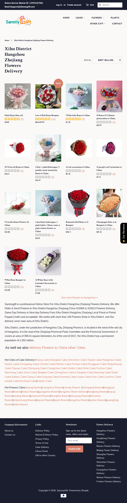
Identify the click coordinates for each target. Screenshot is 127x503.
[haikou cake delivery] (11, 377)
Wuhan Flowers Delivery (108, 477)
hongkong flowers (97, 391)
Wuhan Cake (63, 364)
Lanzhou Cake (112, 377)
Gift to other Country (45, 455)
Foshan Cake (79, 364)
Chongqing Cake (29, 364)
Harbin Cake (74, 368)
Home (66, 17)
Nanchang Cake (14, 372)
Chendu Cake (47, 364)
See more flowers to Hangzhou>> (79, 297)
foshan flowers (30, 391)
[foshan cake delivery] (71, 364)
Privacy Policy (42, 439)
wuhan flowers (97, 400)
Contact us (10, 435)
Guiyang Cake (50, 377)
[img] (12, 119)
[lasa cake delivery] (76, 377)
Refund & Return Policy (46, 435)
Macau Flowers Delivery (108, 446)
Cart (92, 4)
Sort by (87, 60)
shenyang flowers (79, 396)
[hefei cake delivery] (82, 368)
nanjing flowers (21, 396)
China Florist (41, 451)
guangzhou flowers (48, 391)
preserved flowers (40, 396)
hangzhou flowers (79, 400)
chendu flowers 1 (73, 387)
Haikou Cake (19, 377)
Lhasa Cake (83, 377)
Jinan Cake (30, 372)
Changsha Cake (83, 372)
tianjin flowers (61, 400)
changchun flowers (52, 387)
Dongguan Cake (97, 364)
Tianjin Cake (94, 360)
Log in (59, 4)
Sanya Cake (34, 377)
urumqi (8, 381)
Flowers (97, 17)
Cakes (79, 17)
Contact (117, 23)
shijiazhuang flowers (24, 400)
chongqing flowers (93, 387)
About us (9, 431)
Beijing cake (42, 360)
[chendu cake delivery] (39, 364)
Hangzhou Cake (111, 360)
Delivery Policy (42, 431)
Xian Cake (97, 377)
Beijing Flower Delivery (107, 450)
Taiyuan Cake (19, 368)
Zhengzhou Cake (64, 372)
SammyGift (62, 490)
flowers (17, 391)
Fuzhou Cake (104, 368)
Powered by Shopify (79, 490)
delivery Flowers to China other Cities (57, 348)
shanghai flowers (60, 396)
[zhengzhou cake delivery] (54, 372)
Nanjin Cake (11, 364)
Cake (15, 381)
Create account (74, 4)
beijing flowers (34, 387)
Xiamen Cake (44, 381)
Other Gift (97, 23)
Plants (115, 17)
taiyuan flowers (44, 400)
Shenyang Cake (37, 368)
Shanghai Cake (58, 360)
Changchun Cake (57, 368)
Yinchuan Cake (27, 381)
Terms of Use (41, 443)
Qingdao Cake (45, 372)
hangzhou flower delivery (73, 391)
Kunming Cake (67, 377)
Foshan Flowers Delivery (108, 481)
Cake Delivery (42, 447)
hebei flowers (20, 404)
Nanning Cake (102, 372)
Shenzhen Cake (77, 360)
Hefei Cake (89, 368)
